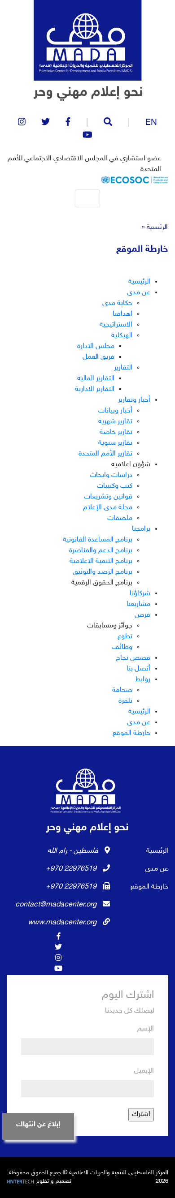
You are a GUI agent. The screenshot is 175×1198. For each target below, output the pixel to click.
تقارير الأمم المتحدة (105, 454)
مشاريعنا (138, 604)
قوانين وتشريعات (108, 497)
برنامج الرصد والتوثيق (102, 572)
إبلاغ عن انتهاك (38, 1125)
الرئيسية (157, 227)
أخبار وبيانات (115, 411)
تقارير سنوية (115, 443)
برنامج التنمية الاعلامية (101, 561)
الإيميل (144, 1071)
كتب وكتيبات (114, 486)
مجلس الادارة (95, 346)
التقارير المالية (95, 378)
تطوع (125, 636)
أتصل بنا (138, 669)
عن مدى (138, 292)
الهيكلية (121, 335)
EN (151, 123)
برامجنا (141, 529)
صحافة (122, 690)
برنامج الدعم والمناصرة (100, 550)
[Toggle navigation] (87, 198)
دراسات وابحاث (111, 475)
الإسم (145, 1029)
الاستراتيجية (116, 325)
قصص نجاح (133, 658)
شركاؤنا (140, 593)
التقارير (123, 368)
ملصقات (119, 518)
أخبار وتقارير (134, 400)
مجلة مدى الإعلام (107, 507)
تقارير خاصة (116, 432)
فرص (142, 615)
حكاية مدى (117, 303)
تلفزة (125, 701)
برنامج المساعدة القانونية (97, 540)
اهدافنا (122, 314)
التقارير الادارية (94, 389)
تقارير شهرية (115, 421)
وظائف (122, 647)
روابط (142, 679)
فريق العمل (98, 357)
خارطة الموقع (131, 733)
